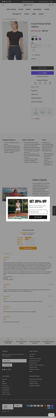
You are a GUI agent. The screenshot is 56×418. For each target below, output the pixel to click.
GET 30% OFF (38, 217)
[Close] (48, 198)
